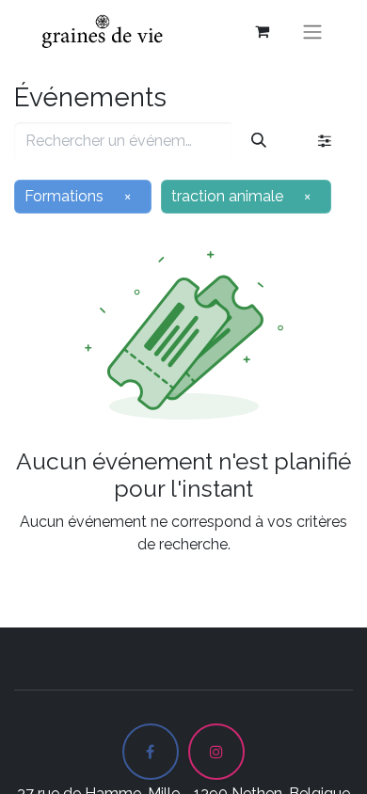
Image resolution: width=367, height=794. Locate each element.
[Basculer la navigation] (312, 31)
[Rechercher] (259, 141)
